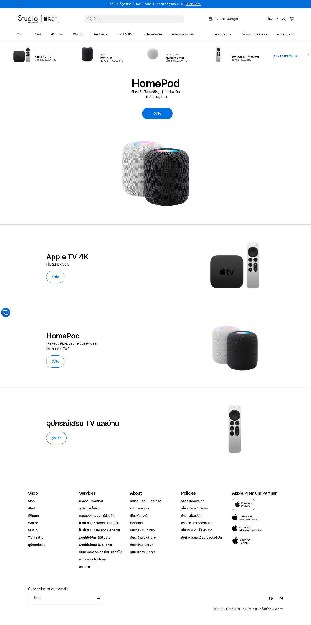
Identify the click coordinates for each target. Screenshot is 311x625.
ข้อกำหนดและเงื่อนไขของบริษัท (201, 537)
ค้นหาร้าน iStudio (142, 530)
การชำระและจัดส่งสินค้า (196, 523)
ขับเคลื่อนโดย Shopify (269, 608)
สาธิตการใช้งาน (89, 508)
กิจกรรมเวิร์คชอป (91, 501)
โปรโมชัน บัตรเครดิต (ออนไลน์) (99, 523)
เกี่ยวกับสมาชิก (140, 515)
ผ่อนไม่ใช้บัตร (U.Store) (95, 545)
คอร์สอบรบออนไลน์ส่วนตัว (96, 515)
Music (32, 530)
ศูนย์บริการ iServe (143, 552)
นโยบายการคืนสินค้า (194, 508)
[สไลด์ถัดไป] (307, 53)
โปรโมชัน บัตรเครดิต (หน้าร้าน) (99, 530)
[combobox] (134, 19)
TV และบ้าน (35, 537)
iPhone (33, 515)
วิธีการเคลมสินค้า (192, 501)
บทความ (84, 566)
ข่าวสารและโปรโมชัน (92, 559)
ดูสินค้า (56, 438)
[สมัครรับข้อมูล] (98, 598)
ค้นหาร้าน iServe (141, 545)
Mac (31, 501)
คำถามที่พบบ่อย (191, 515)
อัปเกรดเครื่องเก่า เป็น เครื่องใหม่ (101, 552)
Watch (33, 523)
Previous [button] (19, 4)
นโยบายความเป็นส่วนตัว (196, 530)
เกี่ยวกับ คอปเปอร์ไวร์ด (145, 501)
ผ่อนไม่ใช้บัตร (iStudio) (95, 537)
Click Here (193, 4)
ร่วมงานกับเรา (139, 508)
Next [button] (292, 4)
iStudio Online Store (240, 608)
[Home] (27, 19)
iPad (31, 508)
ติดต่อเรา (136, 523)
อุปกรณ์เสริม (36, 545)
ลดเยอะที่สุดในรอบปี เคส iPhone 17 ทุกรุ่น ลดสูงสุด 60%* (155, 4)
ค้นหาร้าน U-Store (143, 537)
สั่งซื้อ (55, 277)
